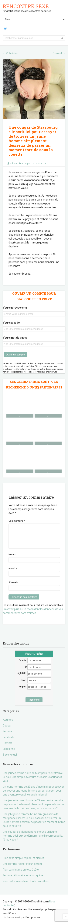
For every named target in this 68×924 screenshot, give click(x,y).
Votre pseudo (11, 322)
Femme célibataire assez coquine (23, 875)
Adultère (8, 719)
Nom (11, 554)
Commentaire (16, 520)
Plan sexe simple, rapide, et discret (23, 857)
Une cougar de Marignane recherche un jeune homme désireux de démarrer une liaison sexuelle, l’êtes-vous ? (33, 835)
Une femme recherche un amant (22, 863)
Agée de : (22, 673)
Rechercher (34, 699)
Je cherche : (22, 667)
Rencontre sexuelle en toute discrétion (26, 881)
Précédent (11, 53)
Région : (23, 686)
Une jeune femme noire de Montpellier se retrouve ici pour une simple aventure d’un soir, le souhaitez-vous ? (33, 777)
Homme (7, 742)
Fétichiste (8, 737)
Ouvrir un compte (15, 354)
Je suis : (23, 660)
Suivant (59, 53)
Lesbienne (9, 748)
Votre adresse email (15, 307)
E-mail (12, 568)
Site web (13, 582)
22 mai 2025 (39, 163)
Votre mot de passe (15, 337)
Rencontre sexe (26, 6)
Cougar (26, 163)
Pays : (24, 680)
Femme (7, 731)
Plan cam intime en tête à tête (21, 869)
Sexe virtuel (10, 754)
